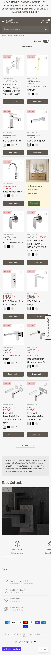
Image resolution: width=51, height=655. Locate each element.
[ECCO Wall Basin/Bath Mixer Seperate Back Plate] (37, 334)
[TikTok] (31, 642)
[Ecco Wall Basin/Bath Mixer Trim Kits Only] (37, 392)
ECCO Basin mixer (12, 140)
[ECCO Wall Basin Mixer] (13, 334)
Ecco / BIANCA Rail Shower (36, 88)
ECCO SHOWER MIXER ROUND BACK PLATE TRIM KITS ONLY (36, 245)
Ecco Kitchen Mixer (12, 191)
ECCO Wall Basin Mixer (11, 357)
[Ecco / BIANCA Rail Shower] (37, 65)
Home (4, 35)
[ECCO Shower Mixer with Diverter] (13, 280)
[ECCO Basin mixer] (13, 120)
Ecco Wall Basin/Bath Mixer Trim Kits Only (35, 416)
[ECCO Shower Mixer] (13, 221)
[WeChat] (35, 642)
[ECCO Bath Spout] (37, 120)
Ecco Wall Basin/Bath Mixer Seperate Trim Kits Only (12, 418)
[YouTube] (24, 642)
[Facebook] (16, 642)
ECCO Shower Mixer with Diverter (13, 303)
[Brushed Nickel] (36, 94)
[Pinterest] (27, 642)
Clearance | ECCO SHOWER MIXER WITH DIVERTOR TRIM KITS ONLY (12, 89)
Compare (37, 41)
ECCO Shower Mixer (13, 242)
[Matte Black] (32, 94)
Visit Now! (34, 203)
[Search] (46, 29)
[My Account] (42, 21)
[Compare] (21, 58)
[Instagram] (20, 642)
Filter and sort (27, 46)
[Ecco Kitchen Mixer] (13, 170)
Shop (10, 35)
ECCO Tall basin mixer (35, 303)
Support (5, 569)
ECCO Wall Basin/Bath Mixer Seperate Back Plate (37, 358)
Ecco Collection (19, 35)
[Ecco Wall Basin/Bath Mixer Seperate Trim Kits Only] (13, 392)
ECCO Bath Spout (36, 140)
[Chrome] (29, 94)
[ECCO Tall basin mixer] (37, 280)
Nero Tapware (8, 78)
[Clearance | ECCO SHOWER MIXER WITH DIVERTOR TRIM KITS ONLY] (13, 65)
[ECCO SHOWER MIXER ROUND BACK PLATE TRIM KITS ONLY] (37, 221)
